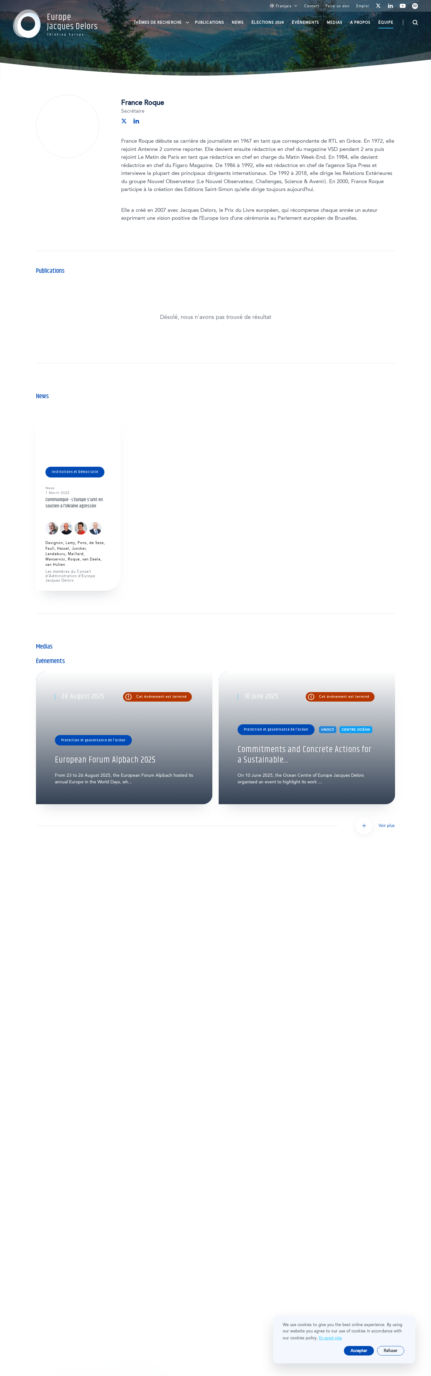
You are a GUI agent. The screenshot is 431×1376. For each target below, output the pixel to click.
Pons (82, 543)
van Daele (91, 559)
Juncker (79, 548)
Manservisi (55, 559)
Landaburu (55, 554)
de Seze (96, 543)
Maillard (76, 554)
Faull (50, 548)
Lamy (70, 543)
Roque (74, 559)
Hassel (63, 548)
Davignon (54, 543)
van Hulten (55, 564)
